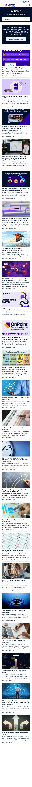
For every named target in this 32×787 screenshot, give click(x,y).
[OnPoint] (10, 5)
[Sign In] (29, 5)
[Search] (26, 5)
